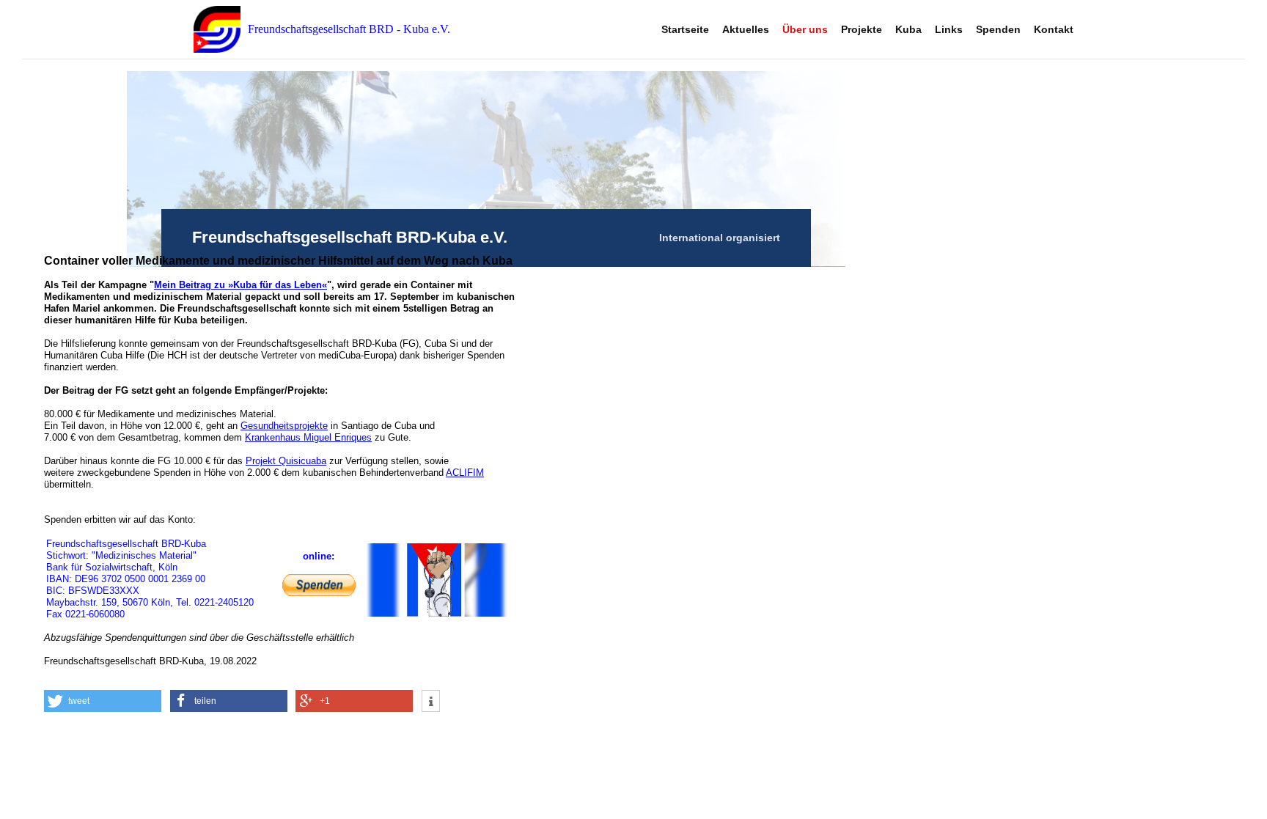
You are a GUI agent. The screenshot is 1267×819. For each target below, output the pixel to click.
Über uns (805, 29)
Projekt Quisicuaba (286, 460)
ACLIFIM (465, 472)
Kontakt (1053, 29)
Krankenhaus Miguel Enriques (308, 437)
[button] (102, 701)
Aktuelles (745, 29)
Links (949, 29)
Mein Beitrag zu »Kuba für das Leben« (240, 284)
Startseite (685, 29)
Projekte (861, 29)
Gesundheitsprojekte (284, 425)
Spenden (998, 29)
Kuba (908, 29)
